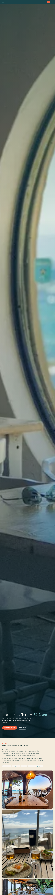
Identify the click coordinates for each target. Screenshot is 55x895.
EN (51, 2)
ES (48, 2)
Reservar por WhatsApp (9, 727)
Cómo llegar (22, 727)
